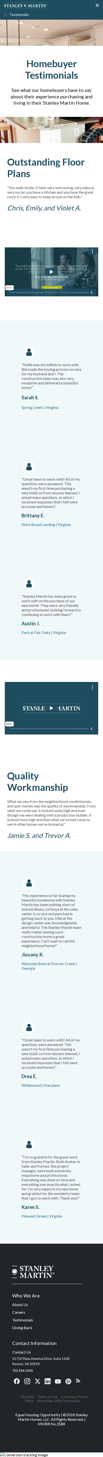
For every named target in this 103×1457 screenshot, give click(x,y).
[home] (4, 14)
